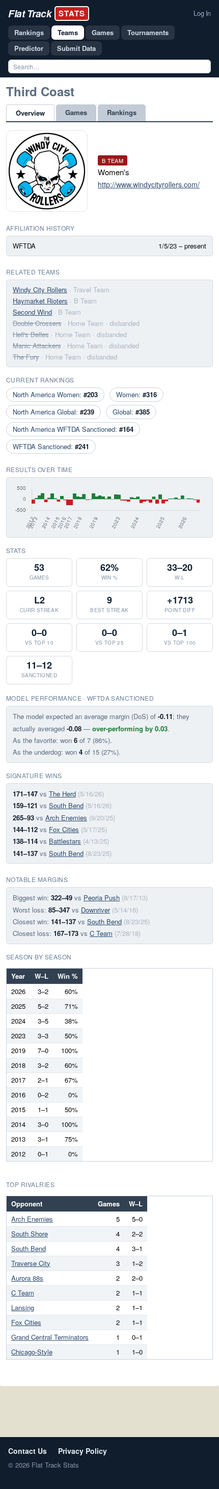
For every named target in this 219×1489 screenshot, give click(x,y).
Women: (136, 394)
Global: (131, 412)
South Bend (66, 805)
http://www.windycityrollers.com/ (149, 184)
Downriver (95, 910)
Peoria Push (102, 897)
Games (103, 32)
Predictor (28, 48)
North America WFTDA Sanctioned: (73, 429)
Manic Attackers (37, 345)
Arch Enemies (66, 817)
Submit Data (76, 48)
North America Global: (53, 412)
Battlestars (65, 841)
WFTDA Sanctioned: (51, 446)
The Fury (26, 357)
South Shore (29, 1233)
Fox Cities (64, 829)
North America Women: (55, 394)
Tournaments (148, 32)
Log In (202, 13)
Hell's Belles (31, 334)
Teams (68, 32)
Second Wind (32, 312)
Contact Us (27, 1451)
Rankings (29, 32)
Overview (30, 113)
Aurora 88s (27, 1278)
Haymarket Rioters (40, 301)
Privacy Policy (82, 1451)
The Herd (62, 793)
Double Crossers (37, 323)
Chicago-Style (31, 1352)
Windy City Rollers (40, 289)
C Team (101, 933)
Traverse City (30, 1263)
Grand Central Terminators (50, 1337)
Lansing (22, 1307)
